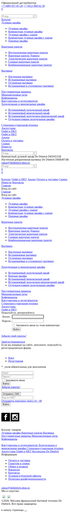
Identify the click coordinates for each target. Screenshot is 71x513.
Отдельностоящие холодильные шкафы (31, 119)
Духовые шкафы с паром (22, 34)
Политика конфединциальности (27, 478)
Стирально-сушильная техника (19, 125)
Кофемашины (9, 97)
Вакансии (14, 469)
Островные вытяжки (20, 82)
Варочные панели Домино (23, 55)
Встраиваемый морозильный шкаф (28, 113)
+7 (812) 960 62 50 (34, 5)
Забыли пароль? (10, 386)
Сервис (5, 143)
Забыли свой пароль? (13, 335)
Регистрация (15, 361)
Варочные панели (11, 46)
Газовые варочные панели (23, 61)
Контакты (7, 149)
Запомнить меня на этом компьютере (37, 325)
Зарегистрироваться (13, 341)
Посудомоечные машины (16, 91)
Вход (11, 357)
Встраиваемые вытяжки (22, 79)
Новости (6, 146)
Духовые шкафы (11, 22)
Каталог (6, 19)
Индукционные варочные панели (28, 52)
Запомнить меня (15, 380)
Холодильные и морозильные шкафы (23, 104)
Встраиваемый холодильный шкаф (28, 109)
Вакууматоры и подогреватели (19, 101)
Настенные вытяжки (20, 76)
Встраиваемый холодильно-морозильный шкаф (36, 116)
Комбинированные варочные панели (30, 64)
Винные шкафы (17, 275)
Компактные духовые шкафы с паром (30, 37)
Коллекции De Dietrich (45, 451)
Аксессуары (8, 128)
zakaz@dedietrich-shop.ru (15, 162)
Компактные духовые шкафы (25, 31)
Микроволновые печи (14, 94)
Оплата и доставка (12, 140)
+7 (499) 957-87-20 (12, 5)
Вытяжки (6, 70)
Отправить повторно (21, 400)
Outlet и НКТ (9, 131)
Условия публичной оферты (24, 475)
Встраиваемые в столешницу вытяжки (31, 85)
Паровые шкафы (18, 40)
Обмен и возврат (18, 466)
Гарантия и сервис (19, 463)
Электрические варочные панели (27, 58)
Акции (5, 137)
